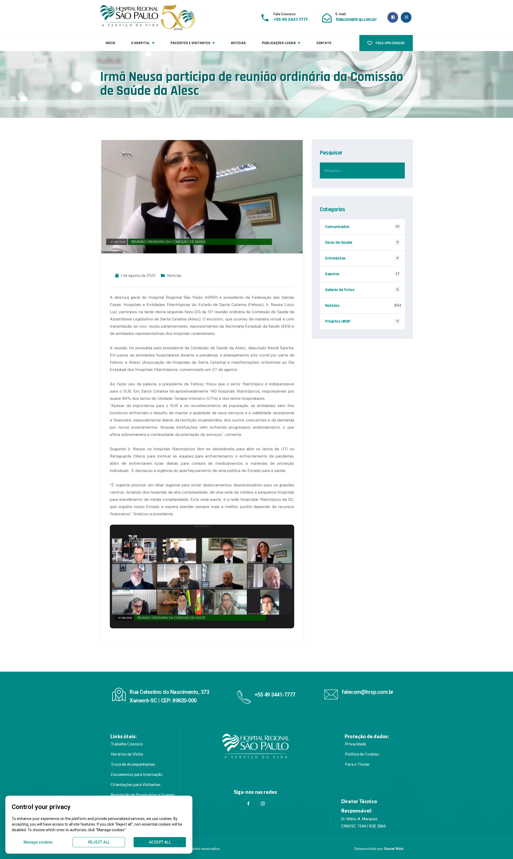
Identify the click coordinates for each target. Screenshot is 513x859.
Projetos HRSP (338, 321)
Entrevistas (335, 258)
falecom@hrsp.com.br (368, 692)
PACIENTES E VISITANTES (190, 43)
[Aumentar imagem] (287, 531)
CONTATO (323, 43)
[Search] (397, 170)
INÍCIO (110, 43)
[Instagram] (262, 803)
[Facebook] (248, 803)
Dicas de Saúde (338, 242)
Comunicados (337, 227)
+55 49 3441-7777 (275, 694)
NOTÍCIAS (238, 43)
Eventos (332, 274)
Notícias (174, 275)
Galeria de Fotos (339, 290)
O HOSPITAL (140, 43)
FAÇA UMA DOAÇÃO (390, 43)
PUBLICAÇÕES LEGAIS (279, 43)
